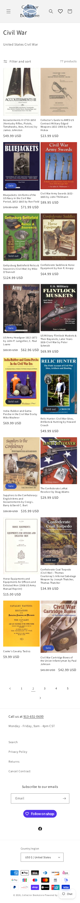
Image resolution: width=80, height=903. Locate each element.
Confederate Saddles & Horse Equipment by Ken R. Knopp (58, 266)
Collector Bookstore (33, 895)
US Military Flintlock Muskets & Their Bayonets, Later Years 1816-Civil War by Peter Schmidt (59, 340)
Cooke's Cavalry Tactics (17, 651)
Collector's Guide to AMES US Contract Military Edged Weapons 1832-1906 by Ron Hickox (57, 125)
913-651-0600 (33, 716)
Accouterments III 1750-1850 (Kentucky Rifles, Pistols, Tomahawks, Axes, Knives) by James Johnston (20, 125)
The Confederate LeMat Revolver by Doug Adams (55, 490)
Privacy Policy (18, 752)
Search (13, 742)
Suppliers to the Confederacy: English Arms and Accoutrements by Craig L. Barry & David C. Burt (20, 500)
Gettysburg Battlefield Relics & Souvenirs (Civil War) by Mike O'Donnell (21, 269)
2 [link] (33, 688)
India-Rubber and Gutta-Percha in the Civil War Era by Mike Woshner (20, 414)
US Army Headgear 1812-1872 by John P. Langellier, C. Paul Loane (20, 341)
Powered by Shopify (56, 895)
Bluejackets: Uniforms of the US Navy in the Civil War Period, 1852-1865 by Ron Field (21, 198)
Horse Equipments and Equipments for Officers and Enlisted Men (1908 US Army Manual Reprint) (19, 583)
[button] (8, 11)
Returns (14, 761)
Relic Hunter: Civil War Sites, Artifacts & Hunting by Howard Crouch (58, 422)
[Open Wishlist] (60, 11)
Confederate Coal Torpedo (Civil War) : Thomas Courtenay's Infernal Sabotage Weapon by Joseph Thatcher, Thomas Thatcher (58, 576)
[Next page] (40, 698)
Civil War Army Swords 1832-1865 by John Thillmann (57, 195)
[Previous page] (10, 688)
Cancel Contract (20, 771)
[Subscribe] (64, 798)
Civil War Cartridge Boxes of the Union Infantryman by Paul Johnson (59, 661)
